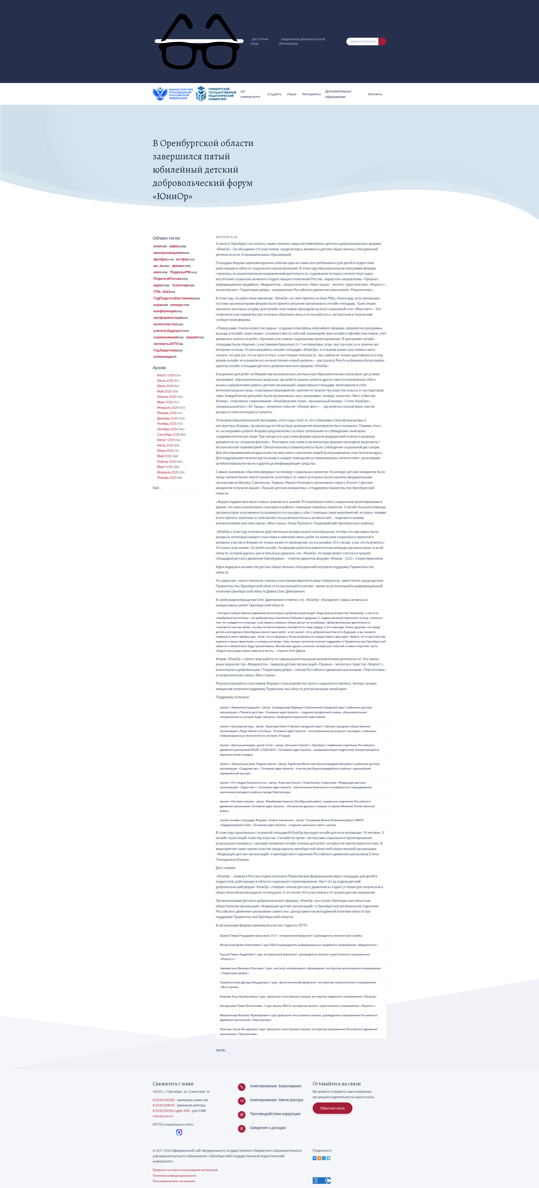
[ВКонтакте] (314, 1158)
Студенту (275, 94)
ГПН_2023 (161, 292)
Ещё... (157, 487)
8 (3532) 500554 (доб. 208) (171, 1111)
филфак (160, 259)
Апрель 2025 (166, 461)
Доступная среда (259, 41)
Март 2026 (165, 402)
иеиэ (157, 272)
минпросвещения (168, 253)
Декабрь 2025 (167, 418)
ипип (157, 246)
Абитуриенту (311, 94)
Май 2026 (164, 391)
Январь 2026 (166, 413)
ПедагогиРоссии (167, 278)
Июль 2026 (165, 380)
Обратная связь (332, 1108)
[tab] (179, 488)
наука (158, 305)
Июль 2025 (165, 445)
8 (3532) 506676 (163, 1105)
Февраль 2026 (167, 407)
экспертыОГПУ (166, 344)
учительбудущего (168, 331)
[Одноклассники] (319, 1158)
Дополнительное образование (338, 94)
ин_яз (158, 266)
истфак (182, 259)
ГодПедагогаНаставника (174, 298)
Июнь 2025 (165, 450)
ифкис (174, 246)
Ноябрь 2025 (166, 423)
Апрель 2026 (166, 396)
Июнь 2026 (165, 386)
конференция (164, 311)
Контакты (375, 94)
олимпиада (162, 356)
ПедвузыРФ (180, 272)
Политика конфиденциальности (174, 1175)
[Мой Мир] (324, 1158)
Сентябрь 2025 (168, 434)
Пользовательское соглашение (174, 1181)
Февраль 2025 (167, 472)
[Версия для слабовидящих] (199, 41)
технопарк (180, 285)
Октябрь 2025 (167, 429)
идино (158, 285)
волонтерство (165, 324)
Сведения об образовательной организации (302, 41)
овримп (192, 337)
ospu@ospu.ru (163, 1116)
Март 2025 (165, 467)
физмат (178, 266)
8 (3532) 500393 (164, 1100)
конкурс (177, 305)
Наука (291, 94)
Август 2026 (166, 375)
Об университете (250, 94)
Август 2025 (166, 440)
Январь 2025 (166, 477)
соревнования (165, 337)
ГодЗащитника (165, 350)
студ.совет (167, 1133)
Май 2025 (164, 456)
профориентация (168, 317)
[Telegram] (328, 1158)
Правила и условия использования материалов (185, 1170)
